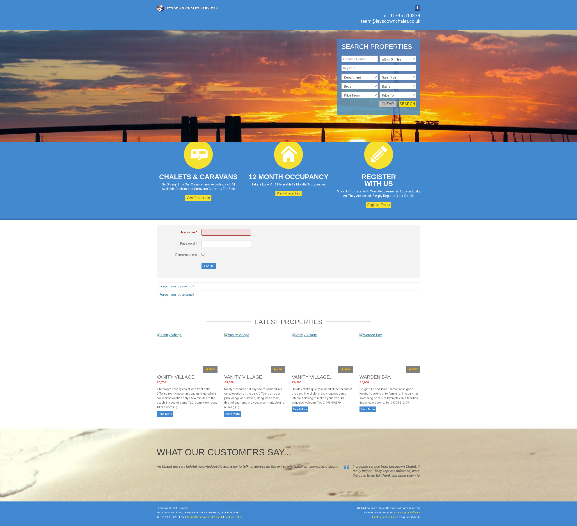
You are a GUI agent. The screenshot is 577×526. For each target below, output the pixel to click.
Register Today (378, 205)
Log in (208, 266)
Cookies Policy (233, 521)
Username (188, 232)
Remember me (186, 255)
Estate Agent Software (407, 516)
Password (188, 243)
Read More (165, 413)
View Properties (198, 198)
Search (407, 104)
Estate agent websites (385, 521)
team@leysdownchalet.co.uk (390, 21)
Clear (388, 104)
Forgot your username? (177, 295)
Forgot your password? (177, 286)
